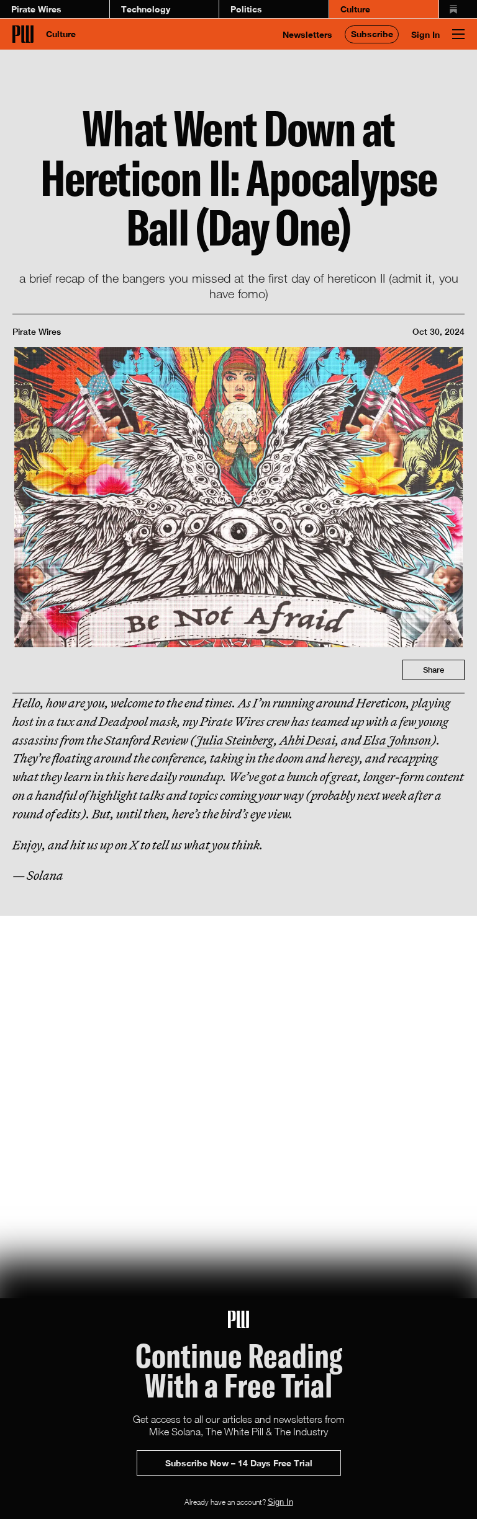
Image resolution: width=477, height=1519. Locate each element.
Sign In (425, 34)
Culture (355, 9)
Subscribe (372, 34)
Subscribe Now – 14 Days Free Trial (238, 1463)
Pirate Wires (36, 9)
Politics (246, 9)
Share (433, 670)
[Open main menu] (458, 34)
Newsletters (307, 34)
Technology (145, 9)
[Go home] (23, 34)
